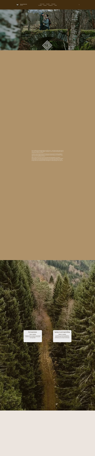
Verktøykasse (50, 5)
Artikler (56, 5)
